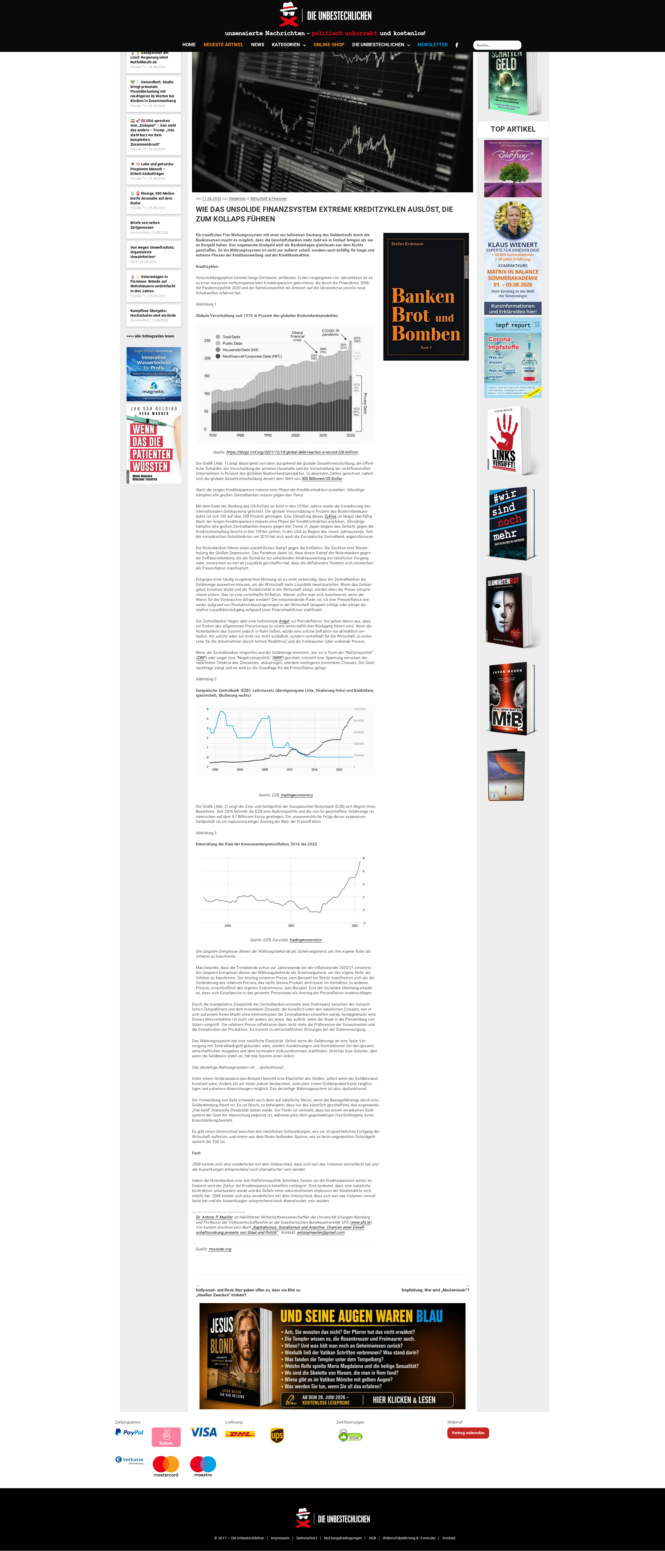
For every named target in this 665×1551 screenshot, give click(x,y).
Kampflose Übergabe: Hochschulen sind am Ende (153, 313)
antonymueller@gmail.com (320, 1232)
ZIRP (201, 657)
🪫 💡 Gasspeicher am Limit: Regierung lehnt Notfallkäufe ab (149, 57)
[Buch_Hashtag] (513, 523)
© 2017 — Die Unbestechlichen (239, 1538)
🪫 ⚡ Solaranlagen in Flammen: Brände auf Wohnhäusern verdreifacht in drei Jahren (152, 284)
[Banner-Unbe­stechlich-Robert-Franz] (513, 168)
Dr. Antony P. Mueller (214, 1217)
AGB (372, 1538)
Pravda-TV (138, 67)
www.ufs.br (361, 1222)
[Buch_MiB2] (513, 698)
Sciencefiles (139, 232)
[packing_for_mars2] (513, 773)
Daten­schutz (306, 1538)
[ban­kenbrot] (426, 297)
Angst (284, 621)
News (257, 44)
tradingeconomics (296, 795)
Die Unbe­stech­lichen (378, 44)
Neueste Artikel (223, 44)
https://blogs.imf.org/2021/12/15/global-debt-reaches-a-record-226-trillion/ (292, 452)
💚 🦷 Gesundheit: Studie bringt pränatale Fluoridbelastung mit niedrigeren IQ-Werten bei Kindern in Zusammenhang (153, 91)
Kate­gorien (286, 44)
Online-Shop (329, 44)
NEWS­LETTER (433, 44)
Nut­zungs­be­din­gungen (343, 1538)
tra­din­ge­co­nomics (305, 940)
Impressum (280, 1538)
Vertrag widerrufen (468, 1433)
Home (189, 44)
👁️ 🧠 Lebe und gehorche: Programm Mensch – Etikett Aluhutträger (152, 168)
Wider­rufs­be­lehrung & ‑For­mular (409, 1538)
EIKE (133, 262)
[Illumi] (513, 610)
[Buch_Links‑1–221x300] (513, 439)
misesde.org (219, 1249)
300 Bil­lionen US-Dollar (322, 478)
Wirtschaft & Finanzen (268, 199)
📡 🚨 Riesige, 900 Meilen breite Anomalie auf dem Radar (152, 198)
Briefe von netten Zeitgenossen (145, 225)
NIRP (278, 657)
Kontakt (449, 1538)
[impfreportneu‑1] (513, 357)
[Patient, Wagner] (154, 443)
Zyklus (330, 516)
